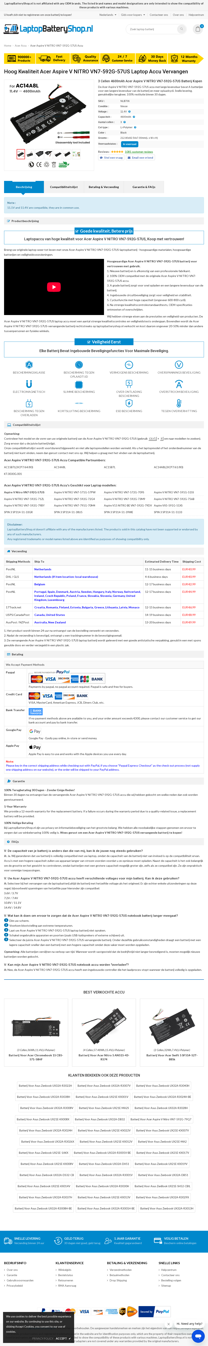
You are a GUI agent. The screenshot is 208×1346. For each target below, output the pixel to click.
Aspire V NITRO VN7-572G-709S (124, 492)
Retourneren (65, 1280)
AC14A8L (60, 467)
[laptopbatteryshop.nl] (48, 33)
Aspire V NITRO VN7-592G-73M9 (124, 499)
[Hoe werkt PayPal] (155, 1311)
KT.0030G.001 (13, 473)
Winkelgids (64, 1269)
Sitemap (166, 1285)
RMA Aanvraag (67, 1285)
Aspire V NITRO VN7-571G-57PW (74, 492)
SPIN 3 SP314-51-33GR (18, 512)
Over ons (178, 14)
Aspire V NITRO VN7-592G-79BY (24, 505)
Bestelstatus (65, 1275)
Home (7, 45)
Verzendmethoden (121, 1269)
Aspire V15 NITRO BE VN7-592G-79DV (128, 505)
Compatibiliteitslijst (64, 187)
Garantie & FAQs (143, 187)
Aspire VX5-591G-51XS (168, 505)
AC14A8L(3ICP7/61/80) (168, 467)
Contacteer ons (159, 14)
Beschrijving (24, 187)
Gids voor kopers (131, 14)
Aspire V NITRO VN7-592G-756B (174, 499)
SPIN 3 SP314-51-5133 (168, 512)
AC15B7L (109, 467)
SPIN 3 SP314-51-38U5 (68, 512)
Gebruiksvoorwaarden (20, 1280)
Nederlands (106, 14)
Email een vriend (142, 157)
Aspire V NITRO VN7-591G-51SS (174, 492)
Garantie (12, 1275)
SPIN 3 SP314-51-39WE (118, 512)
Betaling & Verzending (104, 187)
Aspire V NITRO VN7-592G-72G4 (74, 499)
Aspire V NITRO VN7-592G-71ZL (24, 499)
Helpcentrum (196, 14)
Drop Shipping (118, 1280)
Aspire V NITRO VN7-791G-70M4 (74, 505)
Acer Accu (21, 45)
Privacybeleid (15, 1285)
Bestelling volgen (171, 1280)
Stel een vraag (113, 157)
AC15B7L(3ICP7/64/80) (18, 467)
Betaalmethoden (119, 1275)
